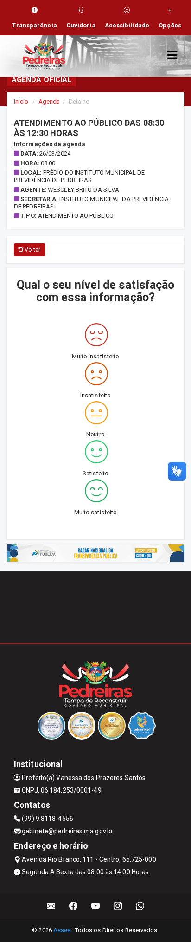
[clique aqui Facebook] (73, 906)
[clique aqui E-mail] (51, 906)
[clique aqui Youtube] (96, 906)
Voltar (31, 250)
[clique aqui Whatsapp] (140, 906)
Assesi (62, 930)
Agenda (49, 101)
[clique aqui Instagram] (118, 906)
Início (21, 101)
